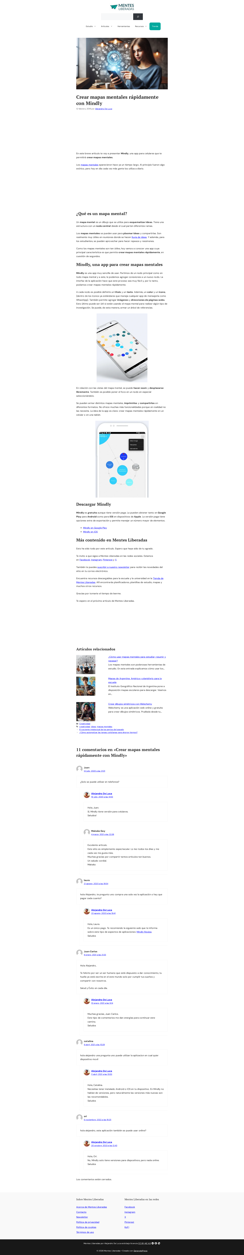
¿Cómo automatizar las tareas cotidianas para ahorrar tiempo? (108, 732)
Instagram (96, 559)
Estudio (89, 26)
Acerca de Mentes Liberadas (91, 1207)
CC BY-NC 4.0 (144, 1243)
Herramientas (124, 26)
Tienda (155, 26)
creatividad (84, 726)
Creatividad (84, 723)
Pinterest (108, 559)
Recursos (139, 26)
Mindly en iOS (90, 531)
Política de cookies (86, 1227)
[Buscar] (138, 16)
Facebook (85, 559)
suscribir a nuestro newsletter (113, 567)
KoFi (127, 1227)
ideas (93, 726)
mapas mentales (89, 164)
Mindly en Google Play (95, 527)
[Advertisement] (122, 133)
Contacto (81, 1212)
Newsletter (82, 1217)
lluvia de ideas (139, 237)
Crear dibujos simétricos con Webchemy (130, 704)
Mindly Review (144, 931)
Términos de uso (85, 1232)
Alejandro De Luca (101, 793)
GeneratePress (140, 1251)
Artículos (105, 26)
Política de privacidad (87, 1222)
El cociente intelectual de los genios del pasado (101, 729)
